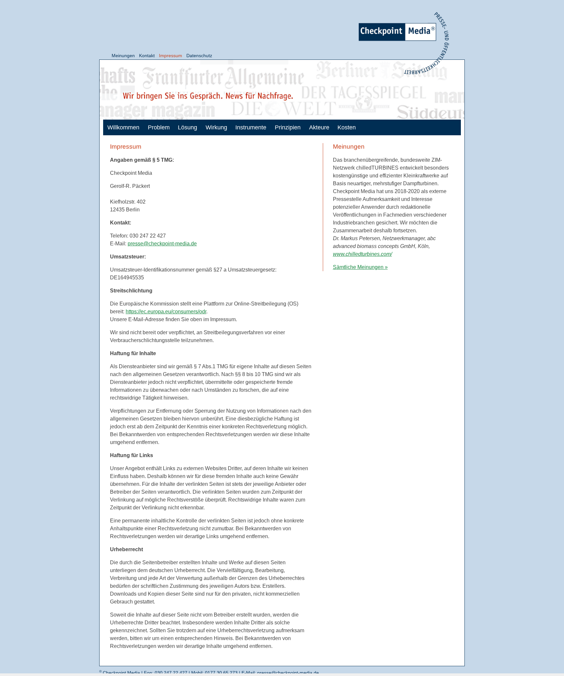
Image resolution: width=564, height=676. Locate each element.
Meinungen (123, 55)
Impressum (170, 55)
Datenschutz (199, 55)
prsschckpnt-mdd (161, 243)
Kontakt (147, 55)
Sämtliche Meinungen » (360, 267)
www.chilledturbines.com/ (362, 254)
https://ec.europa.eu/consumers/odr (166, 311)
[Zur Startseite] (404, 43)
